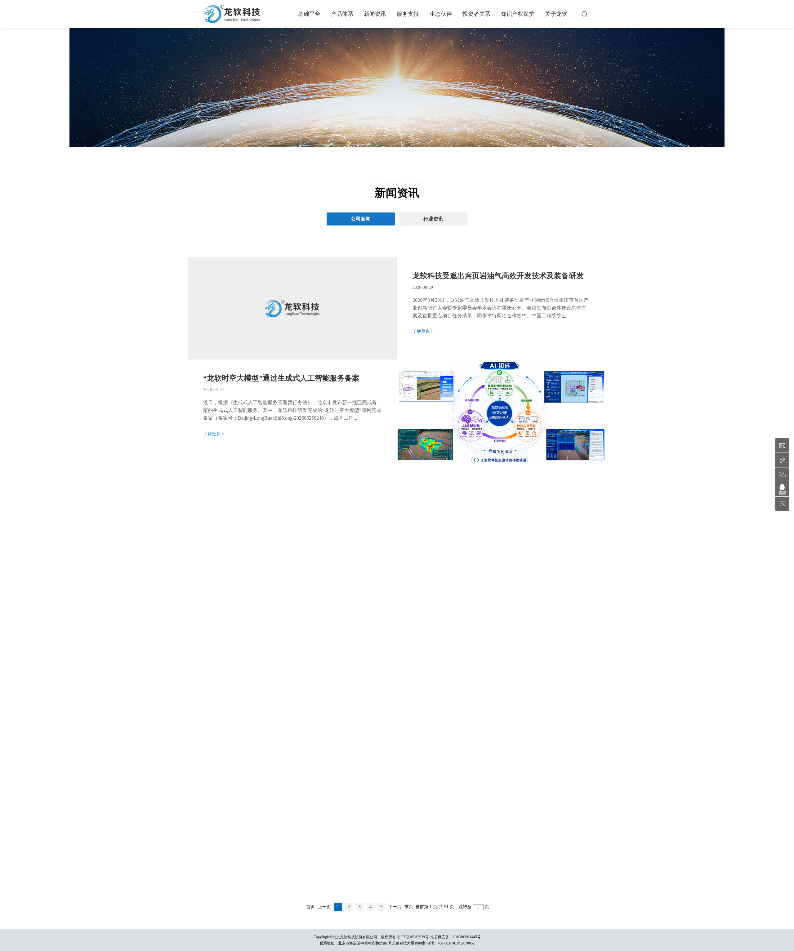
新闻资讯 (375, 14)
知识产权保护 (517, 14)
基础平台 (309, 14)
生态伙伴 (441, 14)
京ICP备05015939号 (413, 937)
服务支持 (408, 14)
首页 (310, 906)
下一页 (394, 906)
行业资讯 (433, 218)
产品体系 (342, 14)
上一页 (324, 906)
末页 (408, 906)
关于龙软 (556, 14)
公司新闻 (361, 218)
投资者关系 (476, 14)
